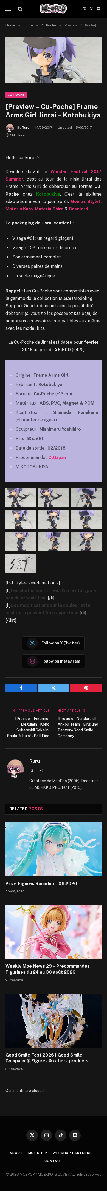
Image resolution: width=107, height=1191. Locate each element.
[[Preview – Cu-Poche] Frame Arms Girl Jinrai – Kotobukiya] (53, 60)
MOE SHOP (37, 1153)
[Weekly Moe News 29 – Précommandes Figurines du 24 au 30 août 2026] (53, 932)
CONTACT (53, 1161)
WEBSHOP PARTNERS (72, 1153)
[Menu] (9, 9)
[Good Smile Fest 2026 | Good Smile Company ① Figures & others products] (53, 1021)
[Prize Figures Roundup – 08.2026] (53, 849)
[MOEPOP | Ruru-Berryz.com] (53, 9)
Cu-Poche (16, 94)
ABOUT (16, 1153)
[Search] (19, 9)
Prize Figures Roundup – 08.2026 (41, 883)
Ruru (25, 127)
